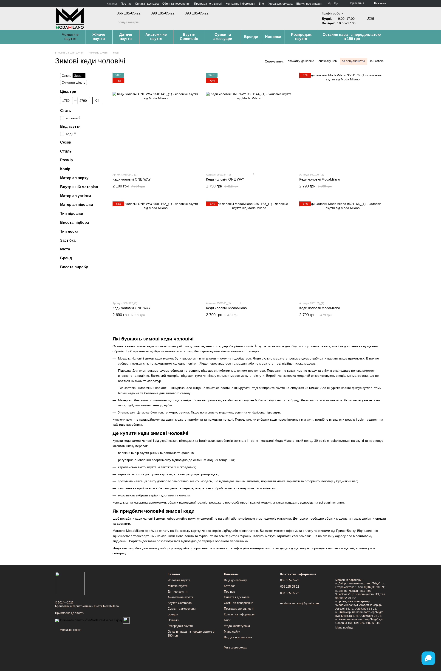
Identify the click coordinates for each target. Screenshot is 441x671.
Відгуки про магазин (309, 3)
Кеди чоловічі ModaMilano (319, 179)
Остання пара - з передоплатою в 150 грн (352, 37)
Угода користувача (281, 3)
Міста (65, 249)
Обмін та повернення (176, 3)
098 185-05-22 (163, 13)
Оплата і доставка (147, 3)
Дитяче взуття (125, 37)
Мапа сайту (232, 631)
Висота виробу (74, 267)
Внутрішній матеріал (79, 187)
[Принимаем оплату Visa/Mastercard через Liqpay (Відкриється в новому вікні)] (88, 620)
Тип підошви (71, 213)
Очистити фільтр (73, 82)
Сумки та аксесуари (222, 37)
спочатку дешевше (301, 61)
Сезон (65, 142)
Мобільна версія (70, 629)
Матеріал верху (74, 178)
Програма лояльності (208, 3)
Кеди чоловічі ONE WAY (132, 179)
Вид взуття (70, 126)
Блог (262, 3)
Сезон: (66, 75)
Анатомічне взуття (156, 37)
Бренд (66, 258)
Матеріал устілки (75, 196)
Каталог (112, 3)
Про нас (126, 3)
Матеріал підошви (76, 205)
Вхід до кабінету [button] (235, 580)
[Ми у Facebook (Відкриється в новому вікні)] (57, 3)
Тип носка (69, 231)
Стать (65, 110)
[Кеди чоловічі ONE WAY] (156, 121)
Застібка (68, 240)
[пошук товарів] (114, 22)
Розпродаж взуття (301, 37)
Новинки (273, 37)
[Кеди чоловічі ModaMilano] (342, 121)
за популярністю (353, 61)
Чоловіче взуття (70, 37)
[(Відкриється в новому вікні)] (126, 620)
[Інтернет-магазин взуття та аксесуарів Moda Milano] (70, 583)
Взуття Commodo (189, 37)
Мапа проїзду (344, 627)
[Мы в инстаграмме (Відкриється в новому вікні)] (62, 3)
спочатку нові (328, 61)
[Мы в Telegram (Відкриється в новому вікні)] (68, 3)
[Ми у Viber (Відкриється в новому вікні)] (73, 3)
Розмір (66, 160)
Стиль (66, 151)
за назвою (377, 61)
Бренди (251, 37)
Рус (336, 3)
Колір (65, 169)
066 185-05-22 (129, 13)
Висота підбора (74, 222)
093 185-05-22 (197, 13)
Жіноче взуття (98, 37)
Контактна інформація (240, 3)
